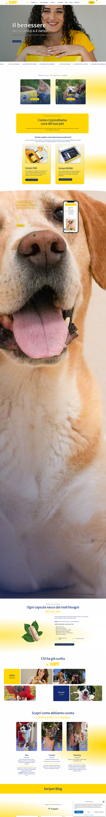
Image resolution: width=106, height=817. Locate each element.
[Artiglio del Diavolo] (36, 634)
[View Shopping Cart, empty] (97, 2)
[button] (103, 801)
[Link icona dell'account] (99, 2)
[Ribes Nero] (33, 640)
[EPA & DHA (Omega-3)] (33, 627)
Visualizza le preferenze (98, 812)
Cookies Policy (86, 814)
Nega (88, 812)
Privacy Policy (91, 814)
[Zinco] (29, 633)
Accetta (78, 812)
